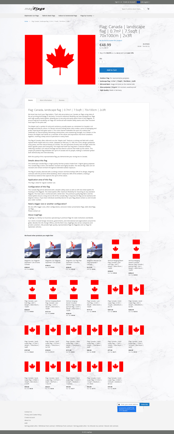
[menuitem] (31, 15)
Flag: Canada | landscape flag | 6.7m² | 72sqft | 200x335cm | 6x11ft (115, 304)
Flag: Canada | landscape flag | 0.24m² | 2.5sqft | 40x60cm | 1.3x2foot (73, 381)
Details (30, 100)
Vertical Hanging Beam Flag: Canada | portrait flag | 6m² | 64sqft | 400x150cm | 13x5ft (115, 264)
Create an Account (129, 2)
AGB (26, 423)
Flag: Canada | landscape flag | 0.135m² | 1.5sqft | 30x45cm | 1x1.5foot (94, 381)
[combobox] (133, 9)
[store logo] (35, 9)
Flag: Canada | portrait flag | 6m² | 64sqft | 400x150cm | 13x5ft (32, 304)
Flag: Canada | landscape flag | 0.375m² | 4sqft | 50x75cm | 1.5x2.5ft (52, 381)
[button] (143, 2)
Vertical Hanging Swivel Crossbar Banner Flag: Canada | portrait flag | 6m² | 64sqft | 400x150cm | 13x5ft (136, 265)
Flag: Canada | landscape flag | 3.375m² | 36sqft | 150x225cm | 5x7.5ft (52, 344)
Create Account (30, 417)
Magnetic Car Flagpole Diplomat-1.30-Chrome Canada (32, 262)
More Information (46, 100)
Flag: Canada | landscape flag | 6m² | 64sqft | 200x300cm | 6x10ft (136, 304)
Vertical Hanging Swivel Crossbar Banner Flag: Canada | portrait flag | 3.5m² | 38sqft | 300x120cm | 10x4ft (73, 305)
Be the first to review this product (110, 40)
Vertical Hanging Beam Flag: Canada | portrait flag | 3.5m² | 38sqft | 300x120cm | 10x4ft (53, 305)
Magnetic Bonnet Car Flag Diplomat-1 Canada (94, 262)
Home (26, 21)
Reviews (61, 100)
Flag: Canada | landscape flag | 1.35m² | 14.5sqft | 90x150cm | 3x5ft (136, 344)
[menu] (87, 15)
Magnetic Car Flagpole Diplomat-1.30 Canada (52, 261)
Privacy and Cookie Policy (33, 415)
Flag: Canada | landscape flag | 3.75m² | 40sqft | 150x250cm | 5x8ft (32, 344)
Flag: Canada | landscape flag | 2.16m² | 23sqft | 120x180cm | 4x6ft (94, 344)
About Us (28, 420)
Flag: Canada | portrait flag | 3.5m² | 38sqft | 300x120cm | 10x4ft (94, 304)
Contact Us (28, 412)
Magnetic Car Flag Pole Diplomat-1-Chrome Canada (73, 262)
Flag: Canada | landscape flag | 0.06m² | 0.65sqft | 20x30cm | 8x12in (115, 381)
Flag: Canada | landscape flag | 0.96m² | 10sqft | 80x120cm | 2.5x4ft (32, 381)
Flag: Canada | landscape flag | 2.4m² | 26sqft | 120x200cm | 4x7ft (73, 344)
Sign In (117, 2)
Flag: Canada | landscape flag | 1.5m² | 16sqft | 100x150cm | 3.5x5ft (115, 344)
